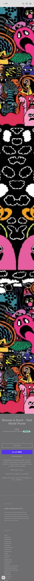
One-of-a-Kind (7, 543)
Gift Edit (6, 553)
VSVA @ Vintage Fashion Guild (11, 570)
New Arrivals (7, 537)
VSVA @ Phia (7, 564)
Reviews (6, 580)
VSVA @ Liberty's (8, 562)
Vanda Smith (7, 545)
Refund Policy (7, 572)
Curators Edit (7, 555)
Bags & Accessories (8, 547)
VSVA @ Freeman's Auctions (10, 568)
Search (5, 535)
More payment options (17, 456)
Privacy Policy (7, 578)
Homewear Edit (7, 551)
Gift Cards (6, 557)
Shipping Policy (7, 574)
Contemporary (7, 541)
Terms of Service (8, 576)
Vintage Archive (8, 539)
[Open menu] (30, 4)
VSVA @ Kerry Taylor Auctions (11, 566)
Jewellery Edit (7, 549)
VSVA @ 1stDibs (8, 559)
